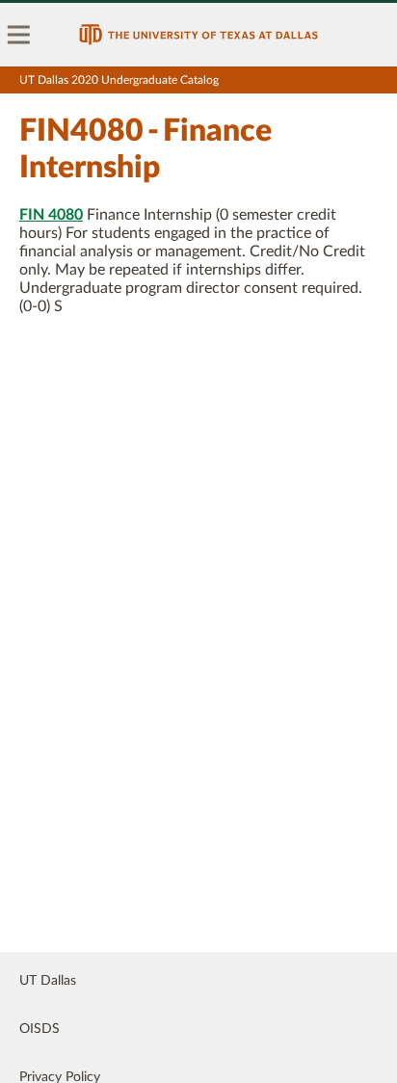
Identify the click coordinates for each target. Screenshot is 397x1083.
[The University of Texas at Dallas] (198, 35)
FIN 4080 (51, 215)
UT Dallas (47, 981)
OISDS (39, 1029)
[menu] (19, 34)
